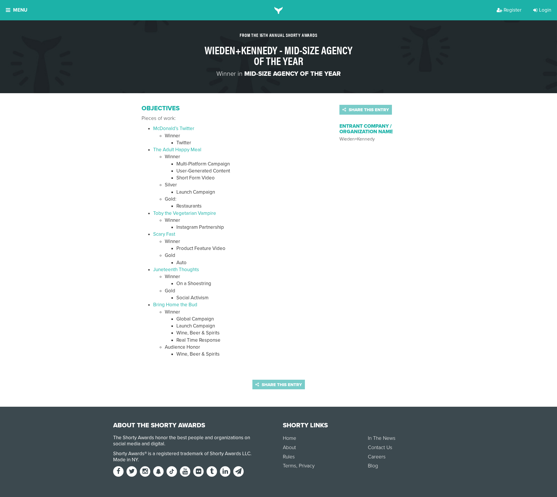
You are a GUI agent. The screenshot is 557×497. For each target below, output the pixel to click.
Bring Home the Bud (175, 305)
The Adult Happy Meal (177, 150)
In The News (381, 438)
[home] (278, 10)
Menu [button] (20, 10)
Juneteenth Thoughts (176, 269)
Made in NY (125, 460)
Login (545, 10)
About (289, 447)
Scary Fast (164, 234)
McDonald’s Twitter (173, 128)
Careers (377, 457)
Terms (289, 466)
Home (289, 438)
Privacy (306, 466)
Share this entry (368, 109)
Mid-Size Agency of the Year (292, 74)
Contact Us (380, 447)
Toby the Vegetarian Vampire (184, 213)
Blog (373, 466)
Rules (289, 457)
